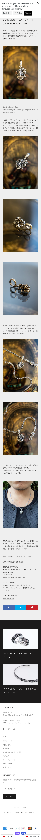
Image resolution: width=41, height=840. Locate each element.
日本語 (24, 808)
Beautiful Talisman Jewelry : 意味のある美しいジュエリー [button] (20, 589)
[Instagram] (14, 728)
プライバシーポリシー (11, 760)
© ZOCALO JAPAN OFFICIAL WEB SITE (20, 812)
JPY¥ (15, 808)
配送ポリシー (7, 767)
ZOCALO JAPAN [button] (8, 583)
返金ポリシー (7, 764)
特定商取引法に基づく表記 (12, 752)
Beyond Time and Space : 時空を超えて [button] (17, 585)
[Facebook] (3, 728)
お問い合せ (7, 745)
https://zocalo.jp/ (8, 598)
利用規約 (6, 756)
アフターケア (7, 741)
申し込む (9, 796)
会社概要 (6, 749)
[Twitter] (9, 728)
